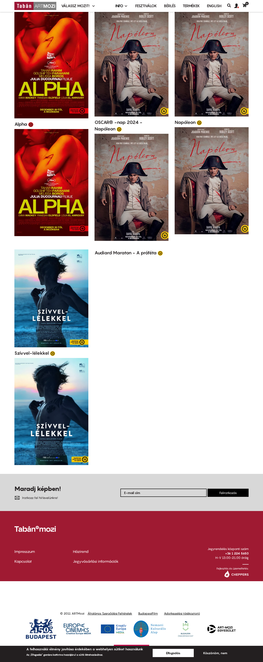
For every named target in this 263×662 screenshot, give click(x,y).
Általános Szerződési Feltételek (110, 613)
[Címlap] (35, 6)
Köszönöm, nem (215, 653)
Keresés (230, 5)
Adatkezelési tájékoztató (182, 613)
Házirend (81, 551)
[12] (52, 353)
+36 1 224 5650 (237, 553)
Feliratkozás (228, 493)
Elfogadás (173, 653)
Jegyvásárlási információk (96, 561)
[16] (119, 129)
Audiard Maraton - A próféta (126, 252)
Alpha (20, 124)
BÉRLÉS (170, 6)
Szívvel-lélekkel (31, 353)
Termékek (191, 6)
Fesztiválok (146, 6)
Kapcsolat (23, 561)
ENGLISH (214, 6)
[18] (30, 124)
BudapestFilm (148, 613)
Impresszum (24, 551)
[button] (238, 6)
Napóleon (185, 122)
